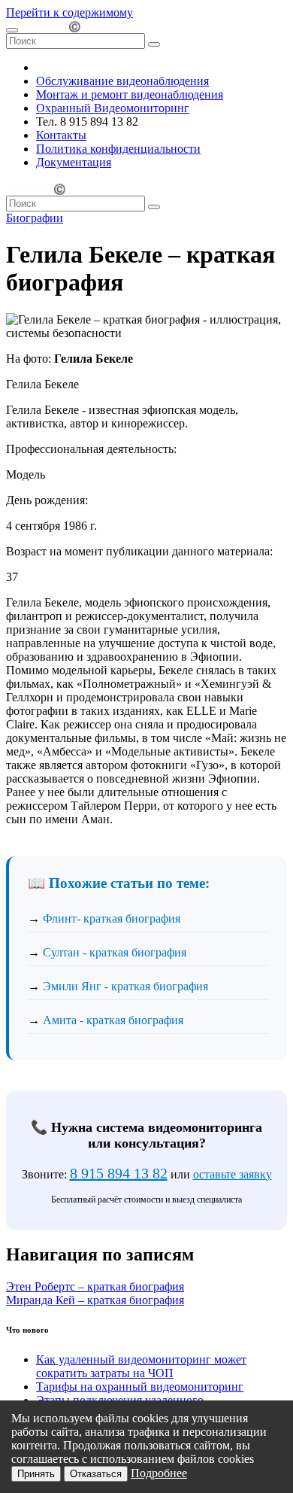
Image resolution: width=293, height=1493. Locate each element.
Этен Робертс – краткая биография (95, 1286)
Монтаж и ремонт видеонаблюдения (129, 94)
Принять (36, 1473)
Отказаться (96, 1473)
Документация (73, 162)
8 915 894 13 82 (119, 1173)
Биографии (34, 217)
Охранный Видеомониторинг (112, 108)
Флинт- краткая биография (111, 918)
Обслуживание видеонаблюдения (122, 80)
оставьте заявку (232, 1174)
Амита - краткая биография (113, 1020)
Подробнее (159, 1473)
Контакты (61, 135)
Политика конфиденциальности (118, 148)
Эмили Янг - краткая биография (125, 986)
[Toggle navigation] (12, 30)
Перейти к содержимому (69, 12)
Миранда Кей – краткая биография (95, 1300)
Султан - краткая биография (114, 952)
